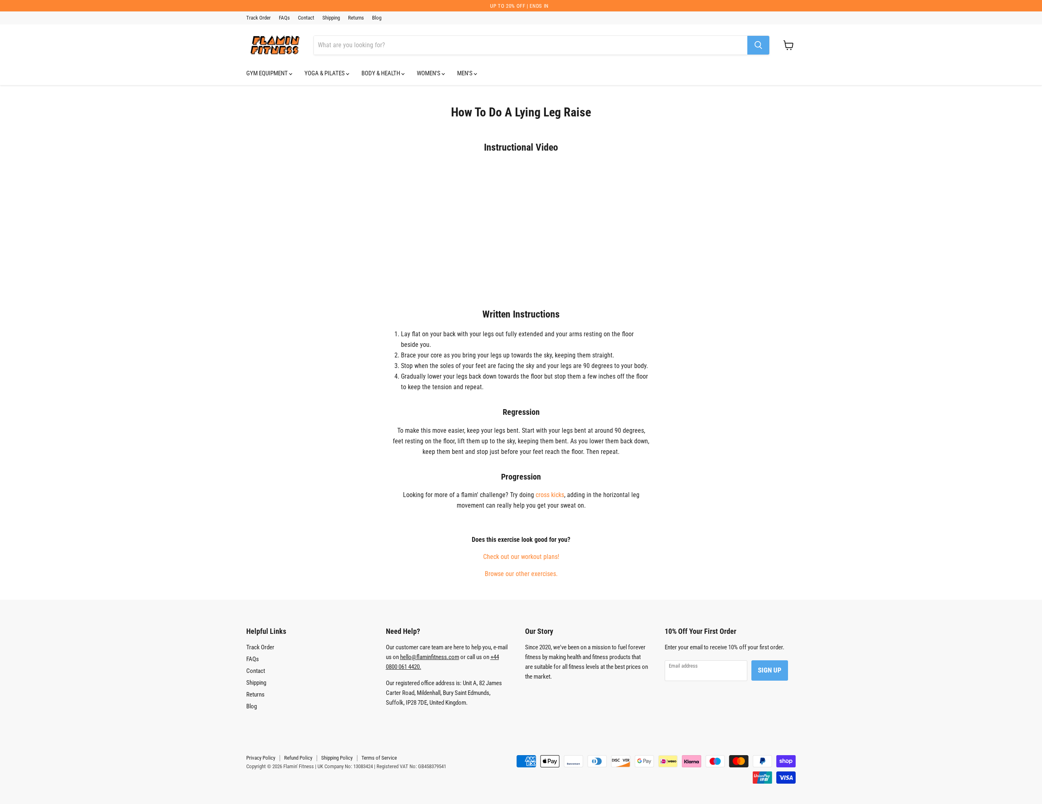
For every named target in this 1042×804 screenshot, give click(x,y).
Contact (306, 18)
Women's (429, 73)
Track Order (258, 18)
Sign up (770, 670)
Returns (356, 18)
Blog (376, 18)
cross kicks (550, 495)
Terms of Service (379, 758)
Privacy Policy (260, 758)
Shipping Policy (336, 758)
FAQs (284, 18)
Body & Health (381, 73)
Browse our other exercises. (521, 574)
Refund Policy (298, 758)
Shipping (331, 18)
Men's (465, 73)
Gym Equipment (267, 73)
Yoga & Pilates (325, 73)
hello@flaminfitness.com (429, 657)
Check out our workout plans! (521, 557)
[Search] (758, 45)
